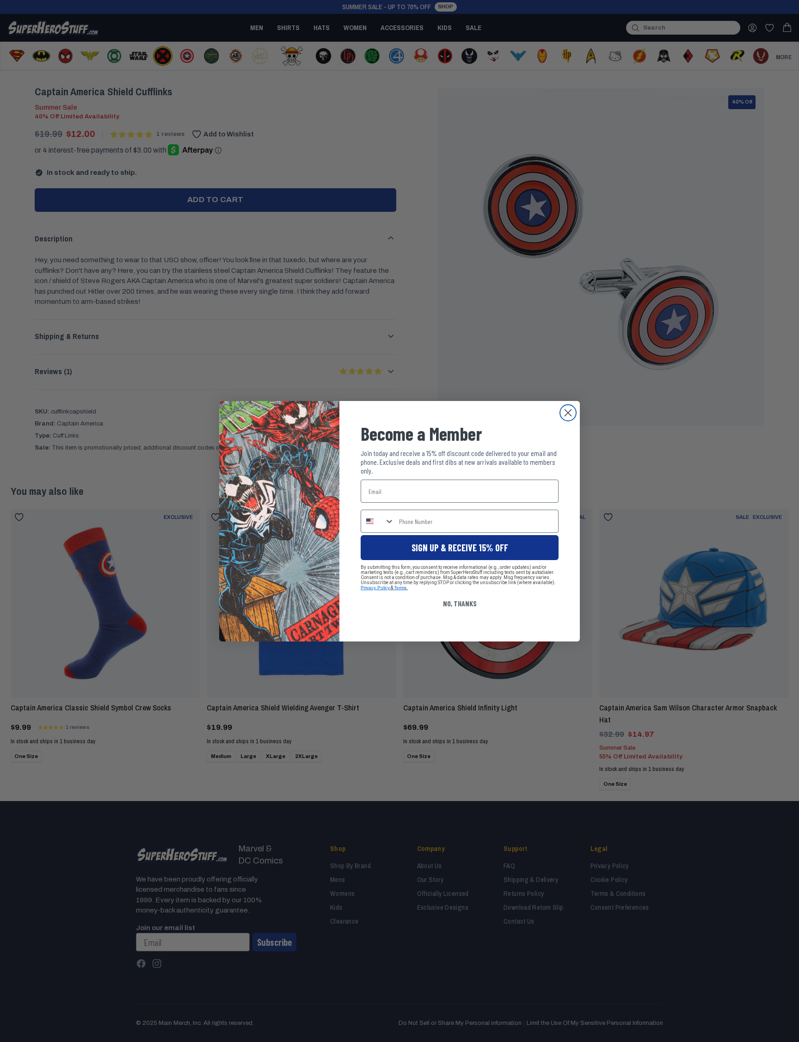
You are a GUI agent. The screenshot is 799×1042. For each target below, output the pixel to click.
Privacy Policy (375, 587)
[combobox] (377, 521)
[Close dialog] (568, 413)
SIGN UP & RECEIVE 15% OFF (460, 547)
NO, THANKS (460, 603)
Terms (400, 587)
